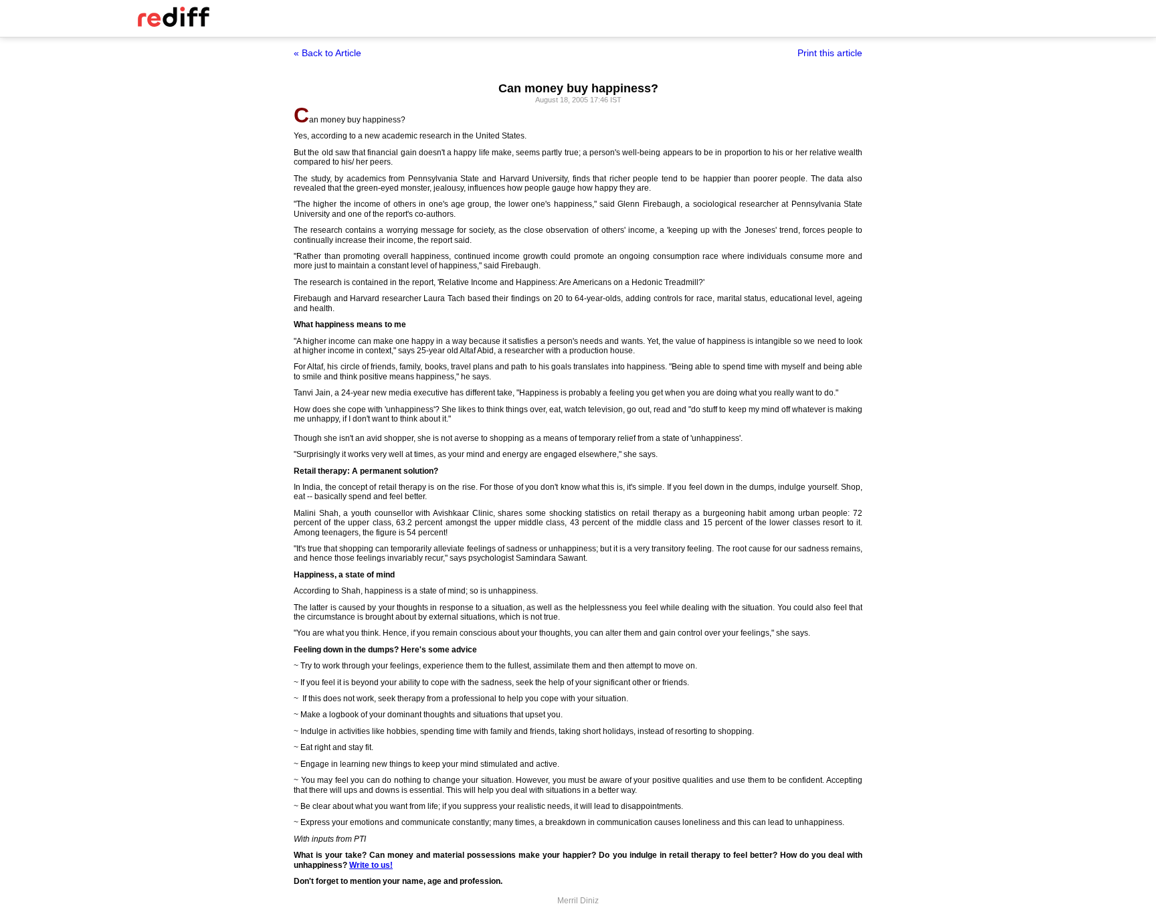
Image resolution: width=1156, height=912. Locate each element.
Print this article (829, 53)
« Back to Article (327, 53)
